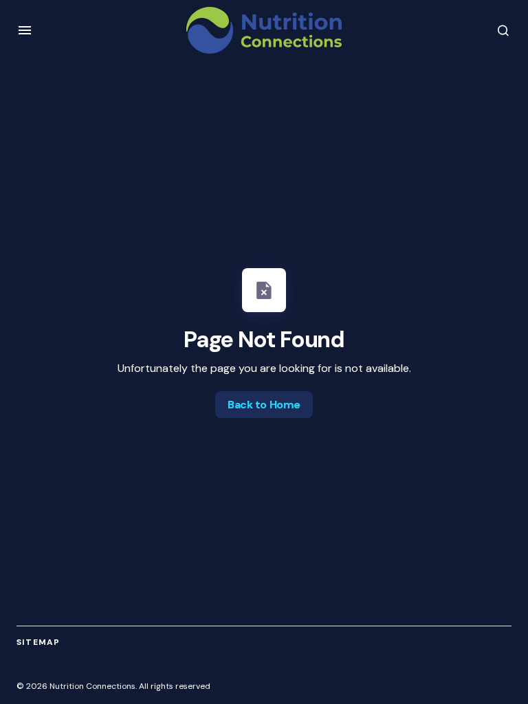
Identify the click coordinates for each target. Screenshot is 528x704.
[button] (24, 30)
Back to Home (264, 404)
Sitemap (38, 642)
